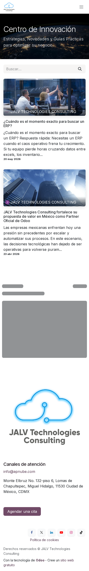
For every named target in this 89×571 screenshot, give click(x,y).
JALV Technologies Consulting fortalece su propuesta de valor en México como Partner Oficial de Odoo (41, 216)
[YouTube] (61, 532)
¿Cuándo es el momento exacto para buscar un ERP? (43, 123)
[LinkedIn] (51, 532)
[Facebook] (31, 532)
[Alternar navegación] (81, 7)
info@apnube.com (19, 471)
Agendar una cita (22, 511)
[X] (41, 532)
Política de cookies (44, 540)
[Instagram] (71, 532)
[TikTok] (81, 532)
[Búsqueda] (80, 69)
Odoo (40, 560)
